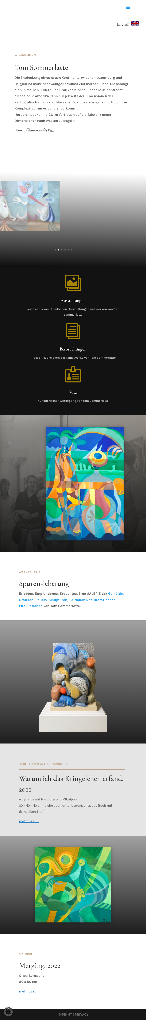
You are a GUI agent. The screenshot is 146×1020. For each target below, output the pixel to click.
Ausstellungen (73, 300)
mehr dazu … (29, 821)
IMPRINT (65, 1014)
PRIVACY (81, 1014)
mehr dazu (27, 991)
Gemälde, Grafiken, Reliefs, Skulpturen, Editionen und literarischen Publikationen (71, 600)
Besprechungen (73, 349)
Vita (73, 392)
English (124, 24)
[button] (8, 1011)
